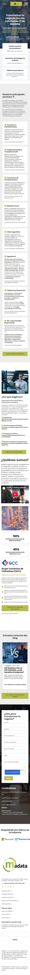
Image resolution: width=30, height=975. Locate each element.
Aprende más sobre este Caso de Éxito (15, 608)
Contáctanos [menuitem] (5, 917)
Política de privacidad (9, 968)
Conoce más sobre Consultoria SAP (12, 147)
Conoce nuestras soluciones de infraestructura (11, 176)
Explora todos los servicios (15, 354)
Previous (23, 503)
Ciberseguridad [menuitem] (6, 904)
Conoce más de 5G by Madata (11, 318)
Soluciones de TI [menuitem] (6, 891)
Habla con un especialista (13, 452)
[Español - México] (16, 4)
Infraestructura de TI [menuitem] (7, 897)
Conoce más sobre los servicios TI (11, 122)
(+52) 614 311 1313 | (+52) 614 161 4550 (14, 883)
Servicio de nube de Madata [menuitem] (9, 900)
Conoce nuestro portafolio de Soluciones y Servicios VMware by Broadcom (15, 69)
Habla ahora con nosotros (15, 44)
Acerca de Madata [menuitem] (7, 911)
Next (26, 503)
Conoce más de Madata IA (15, 56)
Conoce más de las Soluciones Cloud (12, 203)
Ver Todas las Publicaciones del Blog (15, 696)
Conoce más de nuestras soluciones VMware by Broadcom (15, 288)
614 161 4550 (8, 801)
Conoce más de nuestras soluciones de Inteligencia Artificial (13, 254)
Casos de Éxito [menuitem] (6, 914)
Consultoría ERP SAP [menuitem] (7, 894)
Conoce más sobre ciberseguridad (12, 229)
